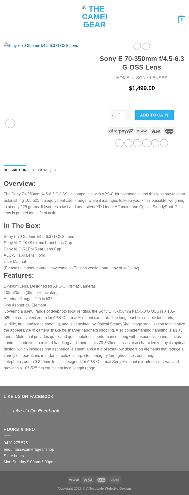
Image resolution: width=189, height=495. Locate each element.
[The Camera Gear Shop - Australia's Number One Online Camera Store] (95, 17)
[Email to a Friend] (146, 143)
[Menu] (7, 18)
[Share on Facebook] (128, 143)
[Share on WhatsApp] (119, 143)
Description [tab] (15, 170)
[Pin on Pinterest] (155, 143)
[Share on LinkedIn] (164, 143)
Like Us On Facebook (29, 396)
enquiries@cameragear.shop (29, 449)
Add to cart (154, 115)
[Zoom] (10, 123)
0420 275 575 (16, 443)
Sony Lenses (151, 77)
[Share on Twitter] (137, 143)
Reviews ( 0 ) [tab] (44, 170)
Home (122, 77)
